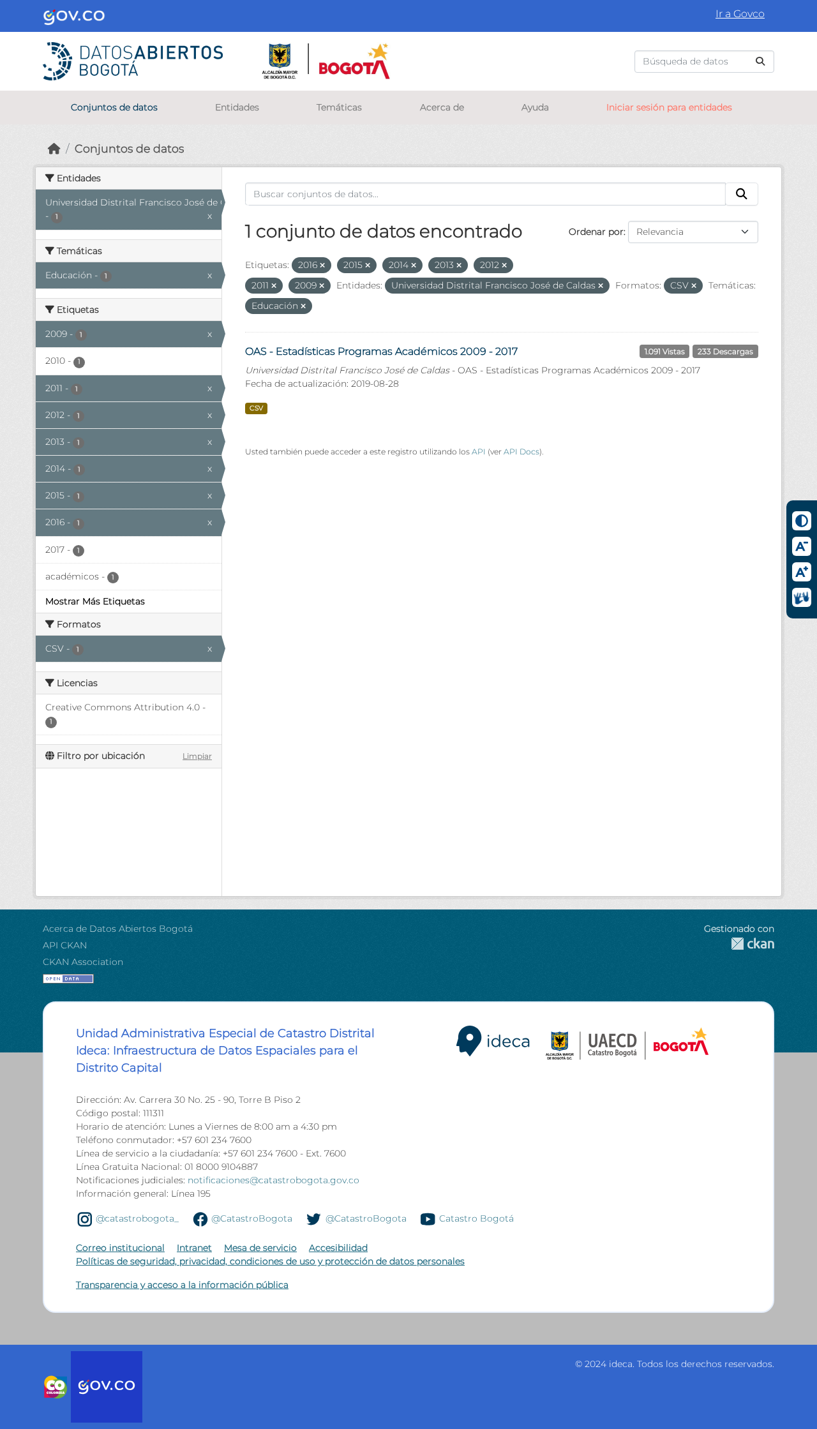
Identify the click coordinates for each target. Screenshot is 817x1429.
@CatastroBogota (251, 1218)
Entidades (237, 107)
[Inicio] (54, 148)
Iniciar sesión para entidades (669, 107)
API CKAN (65, 945)
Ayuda (535, 107)
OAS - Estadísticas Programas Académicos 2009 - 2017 (381, 351)
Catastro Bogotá (476, 1218)
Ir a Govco (740, 14)
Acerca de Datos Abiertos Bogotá (118, 928)
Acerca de (442, 107)
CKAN (739, 943)
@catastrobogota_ (137, 1218)
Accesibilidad (338, 1247)
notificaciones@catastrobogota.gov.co (273, 1180)
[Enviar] (760, 61)
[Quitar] (322, 265)
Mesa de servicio (260, 1247)
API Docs (521, 451)
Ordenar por (596, 231)
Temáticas (339, 107)
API (479, 451)
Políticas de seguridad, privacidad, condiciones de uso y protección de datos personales (270, 1261)
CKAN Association (83, 962)
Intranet (194, 1247)
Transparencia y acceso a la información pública (182, 1285)
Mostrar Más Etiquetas (95, 601)
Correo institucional (120, 1247)
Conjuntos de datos (114, 107)
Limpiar (197, 756)
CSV (256, 408)
